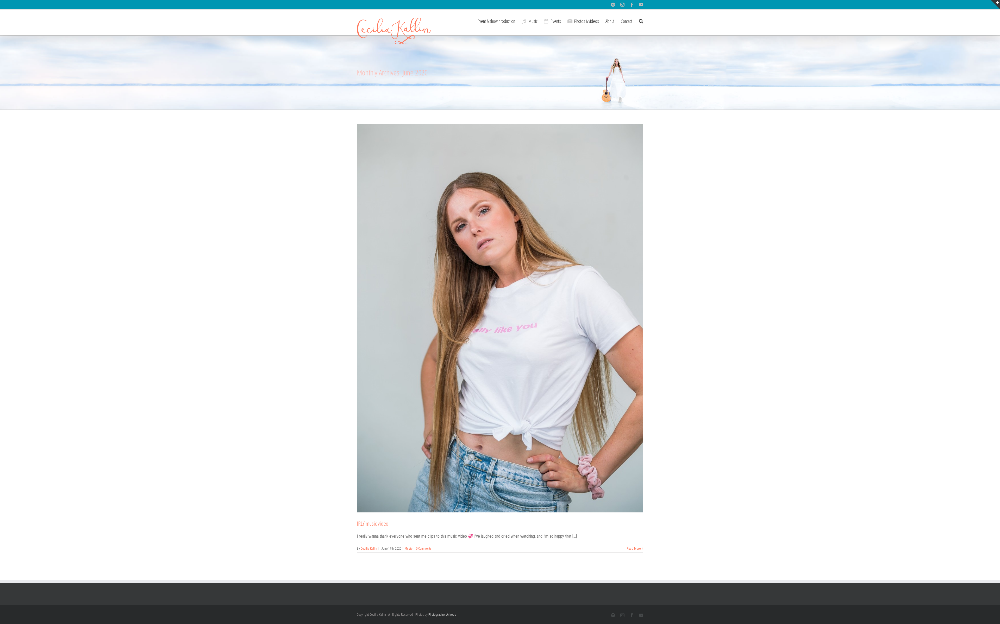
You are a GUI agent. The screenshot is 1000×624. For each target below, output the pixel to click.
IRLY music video (372, 523)
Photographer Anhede (442, 614)
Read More (634, 548)
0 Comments (424, 548)
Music (409, 548)
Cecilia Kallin (369, 548)
